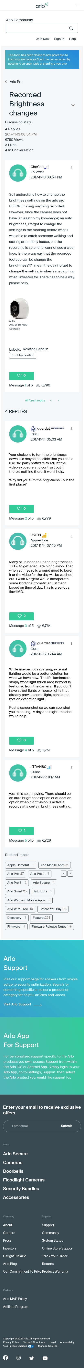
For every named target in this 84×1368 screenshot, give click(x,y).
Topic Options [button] (72, 106)
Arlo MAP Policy (15, 1299)
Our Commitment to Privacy (24, 1271)
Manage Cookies (47, 1346)
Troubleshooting (22, 355)
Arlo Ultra (40, 891)
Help (72, 39)
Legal (53, 1342)
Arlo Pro (16, 82)
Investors (10, 1248)
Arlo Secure (41, 882)
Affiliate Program (15, 1307)
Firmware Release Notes (49, 926)
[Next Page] (70, 874)
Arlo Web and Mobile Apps (26, 900)
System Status (52, 1240)
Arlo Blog (10, 1264)
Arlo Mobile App (52, 865)
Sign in (59, 39)
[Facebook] (5, 1357)
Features (39, 917)
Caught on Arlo (14, 1256)
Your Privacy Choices (15, 1346)
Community (50, 1233)
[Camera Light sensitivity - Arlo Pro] (58, 400)
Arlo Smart (14, 891)
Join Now (42, 39)
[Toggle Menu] (78, 5)
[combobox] (42, 28)
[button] (71, 167)
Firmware (13, 926)
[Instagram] (19, 1358)
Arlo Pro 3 (14, 882)
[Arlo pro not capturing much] (51, 400)
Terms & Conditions (34, 1342)
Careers (9, 1233)
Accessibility (67, 1342)
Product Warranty (55, 1271)
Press (7, 1240)
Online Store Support (57, 1248)
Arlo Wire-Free (17, 909)
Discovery (14, 917)
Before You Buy (50, 909)
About (7, 1225)
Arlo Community (19, 20)
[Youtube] (45, 1358)
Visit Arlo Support (17, 1004)
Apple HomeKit (18, 865)
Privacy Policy (11, 1342)
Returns (48, 1264)
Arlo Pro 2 (37, 873)
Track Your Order (54, 1256)
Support (48, 1225)
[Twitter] (31, 1358)
